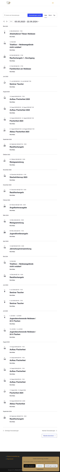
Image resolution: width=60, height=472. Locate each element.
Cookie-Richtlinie (40, 469)
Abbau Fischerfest (17, 403)
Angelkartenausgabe (18, 207)
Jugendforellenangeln (19, 233)
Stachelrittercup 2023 (18, 177)
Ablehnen (40, 466)
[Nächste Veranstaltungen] (7, 21)
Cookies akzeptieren (29, 466)
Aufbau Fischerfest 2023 (20, 99)
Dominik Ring (19, 470)
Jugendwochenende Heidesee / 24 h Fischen (23, 319)
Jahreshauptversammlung (20, 248)
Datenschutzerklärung (13, 456)
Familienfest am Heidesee (20, 68)
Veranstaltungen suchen (35, 15)
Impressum (10, 459)
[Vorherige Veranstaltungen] (4, 21)
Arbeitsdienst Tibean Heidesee (22, 33)
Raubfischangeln (17, 147)
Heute (11, 21)
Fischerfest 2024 (16, 392)
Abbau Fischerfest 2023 (19, 131)
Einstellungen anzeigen (51, 466)
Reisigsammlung (17, 162)
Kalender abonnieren (48, 435)
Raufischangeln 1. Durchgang (22, 58)
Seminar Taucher (17, 84)
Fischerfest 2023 (16, 121)
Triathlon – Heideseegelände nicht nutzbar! (21, 45)
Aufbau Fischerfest (18, 349)
